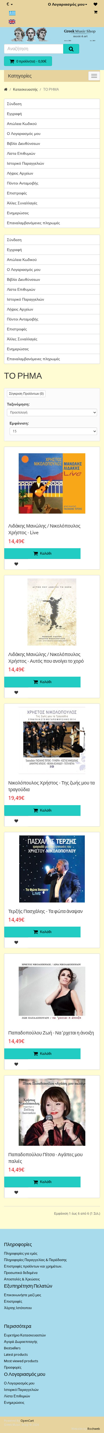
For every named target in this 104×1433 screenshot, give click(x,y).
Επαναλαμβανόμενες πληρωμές (33, 223)
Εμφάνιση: (19, 423)
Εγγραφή (14, 114)
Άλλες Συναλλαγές (22, 203)
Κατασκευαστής (25, 89)
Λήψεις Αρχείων (20, 173)
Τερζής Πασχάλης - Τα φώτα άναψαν (45, 911)
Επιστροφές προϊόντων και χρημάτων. (33, 1266)
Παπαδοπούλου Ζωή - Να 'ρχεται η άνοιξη (51, 1033)
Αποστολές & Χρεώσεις (22, 1279)
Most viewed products (21, 1361)
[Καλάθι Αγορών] (95, 12)
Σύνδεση (14, 104)
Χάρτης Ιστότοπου (18, 1308)
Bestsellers (12, 1348)
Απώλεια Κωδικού (22, 123)
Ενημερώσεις (18, 213)
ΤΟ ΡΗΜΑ (51, 89)
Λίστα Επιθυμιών (21, 153)
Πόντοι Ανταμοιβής (22, 183)
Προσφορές (12, 1367)
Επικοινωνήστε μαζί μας (22, 1295)
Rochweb (93, 1429)
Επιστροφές (17, 193)
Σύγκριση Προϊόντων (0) (26, 394)
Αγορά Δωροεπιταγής (20, 1342)
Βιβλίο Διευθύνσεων (23, 143)
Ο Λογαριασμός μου (66, 4)
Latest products (16, 1355)
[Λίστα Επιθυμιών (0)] (95, 4)
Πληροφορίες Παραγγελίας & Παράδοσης (35, 1260)
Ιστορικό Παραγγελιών (25, 163)
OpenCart (27, 1421)
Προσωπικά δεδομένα (21, 1273)
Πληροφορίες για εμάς (20, 1253)
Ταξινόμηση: (18, 404)
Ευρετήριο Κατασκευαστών (25, 1335)
